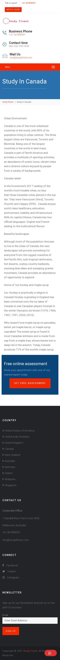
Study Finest (30, 651)
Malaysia (10, 479)
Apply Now (13, 9)
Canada (9, 448)
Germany (10, 467)
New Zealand (12, 454)
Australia (10, 461)
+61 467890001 (29, 3)
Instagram (12, 577)
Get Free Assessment (30, 383)
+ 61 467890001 (17, 34)
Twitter (11, 571)
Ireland (8, 473)
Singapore (10, 485)
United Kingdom (14, 442)
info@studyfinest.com (21, 57)
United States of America (19, 430)
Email (5, 615)
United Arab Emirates (17, 436)
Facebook (12, 565)
